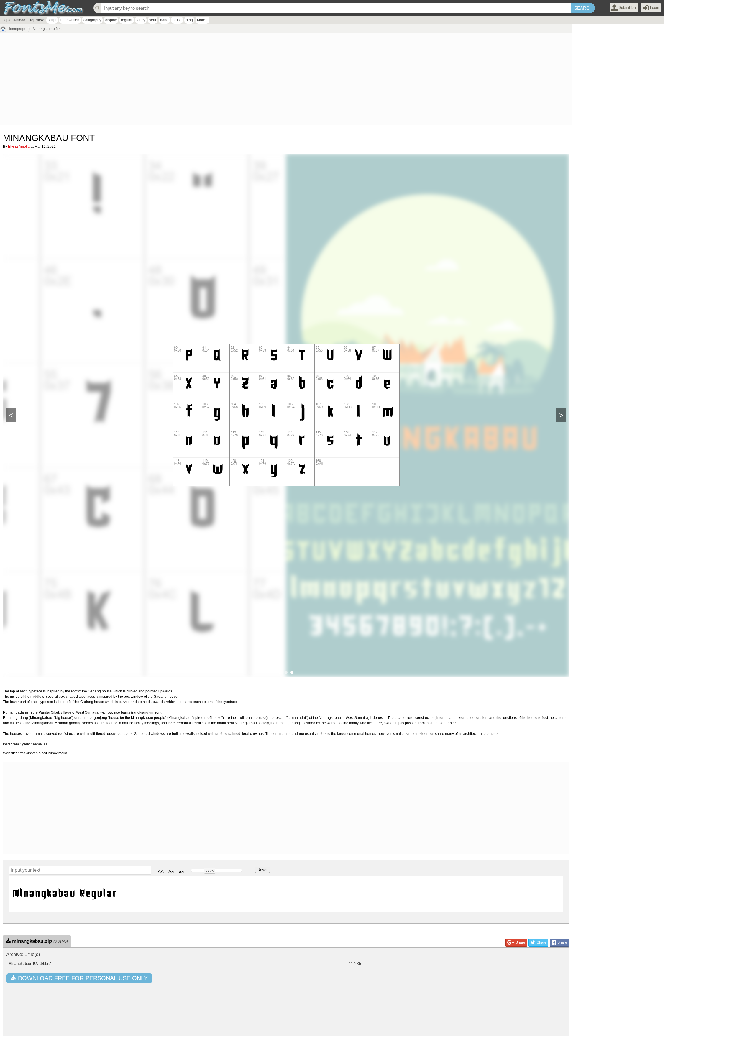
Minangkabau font (47, 29)
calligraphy (92, 20)
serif (152, 20)
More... (202, 20)
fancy (141, 20)
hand (164, 20)
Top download (14, 20)
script (52, 20)
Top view (36, 20)
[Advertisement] (177, 80)
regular (126, 20)
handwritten (69, 20)
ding (189, 20)
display (111, 20)
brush (177, 20)
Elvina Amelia (19, 146)
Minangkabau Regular (64, 894)
